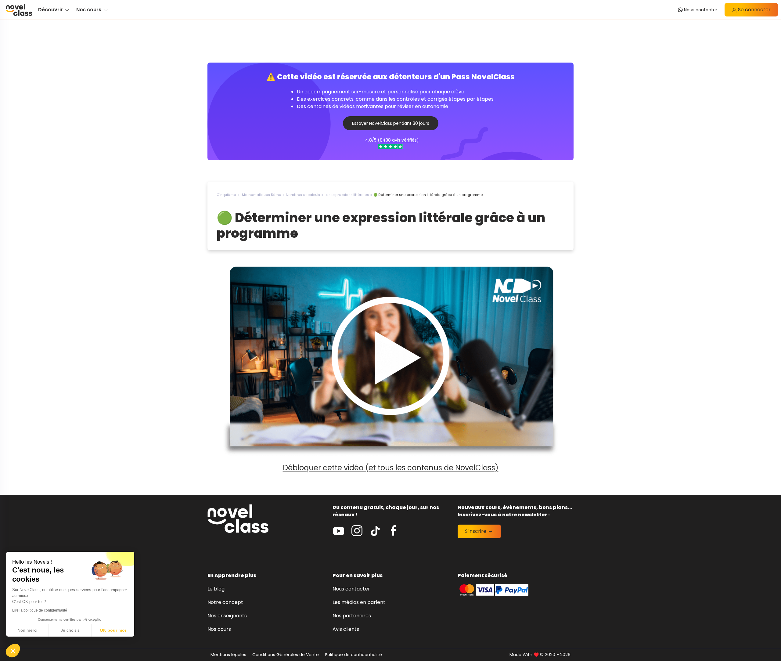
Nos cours (219, 629)
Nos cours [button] (89, 9)
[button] (12, 650)
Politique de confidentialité (353, 655)
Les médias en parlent (359, 602)
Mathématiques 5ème (261, 195)
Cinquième (226, 195)
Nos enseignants (227, 615)
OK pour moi (113, 630)
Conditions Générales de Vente (285, 655)
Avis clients (346, 629)
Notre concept (225, 602)
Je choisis (70, 630)
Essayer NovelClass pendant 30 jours (390, 123)
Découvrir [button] (51, 9)
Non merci (27, 630)
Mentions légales (228, 655)
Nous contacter (351, 588)
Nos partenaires (352, 615)
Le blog (216, 588)
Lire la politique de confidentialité (39, 610)
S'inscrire (476, 531)
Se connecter (754, 9)
